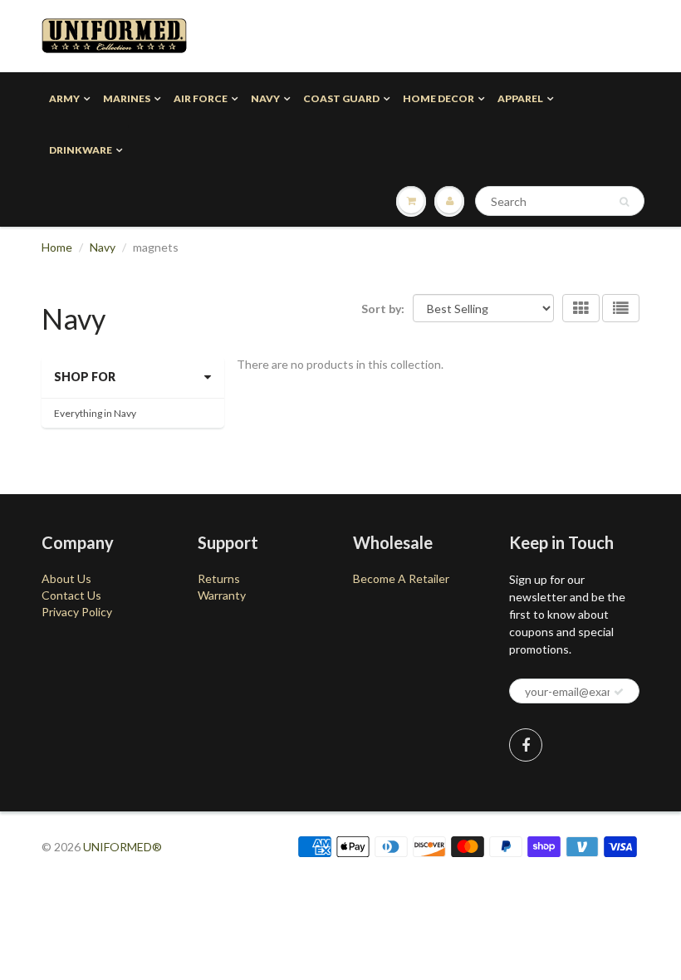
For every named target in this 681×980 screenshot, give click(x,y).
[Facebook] (525, 745)
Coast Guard (341, 98)
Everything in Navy (95, 413)
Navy (265, 98)
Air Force (201, 98)
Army (64, 98)
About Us (66, 578)
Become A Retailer (401, 578)
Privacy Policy (77, 612)
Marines (126, 98)
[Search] (624, 202)
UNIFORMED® (122, 847)
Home (57, 247)
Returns (219, 578)
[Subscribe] (619, 692)
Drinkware (80, 150)
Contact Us (71, 595)
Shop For (84, 377)
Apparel (520, 98)
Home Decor (438, 98)
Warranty (222, 595)
